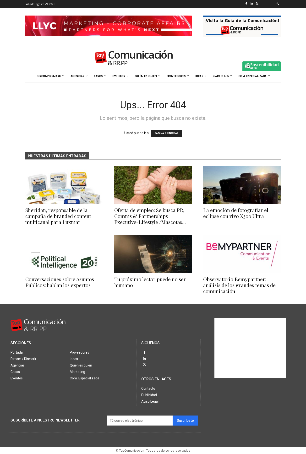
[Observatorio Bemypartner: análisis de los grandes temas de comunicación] (242, 254)
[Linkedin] (251, 4)
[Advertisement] (250, 348)
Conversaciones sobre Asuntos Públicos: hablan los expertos (59, 282)
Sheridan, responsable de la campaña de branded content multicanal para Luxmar (58, 216)
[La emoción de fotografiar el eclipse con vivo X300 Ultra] (242, 185)
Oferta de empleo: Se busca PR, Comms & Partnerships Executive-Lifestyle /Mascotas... (150, 216)
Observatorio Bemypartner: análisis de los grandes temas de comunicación (239, 285)
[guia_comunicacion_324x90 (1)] (242, 41)
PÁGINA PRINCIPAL (166, 133)
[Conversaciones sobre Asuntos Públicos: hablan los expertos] (64, 254)
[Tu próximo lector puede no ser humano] (153, 254)
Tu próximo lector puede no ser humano (150, 282)
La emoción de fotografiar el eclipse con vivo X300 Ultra (235, 213)
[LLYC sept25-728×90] (108, 40)
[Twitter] (257, 4)
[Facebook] (246, 4)
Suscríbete (185, 421)
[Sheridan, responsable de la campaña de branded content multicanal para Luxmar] (64, 185)
